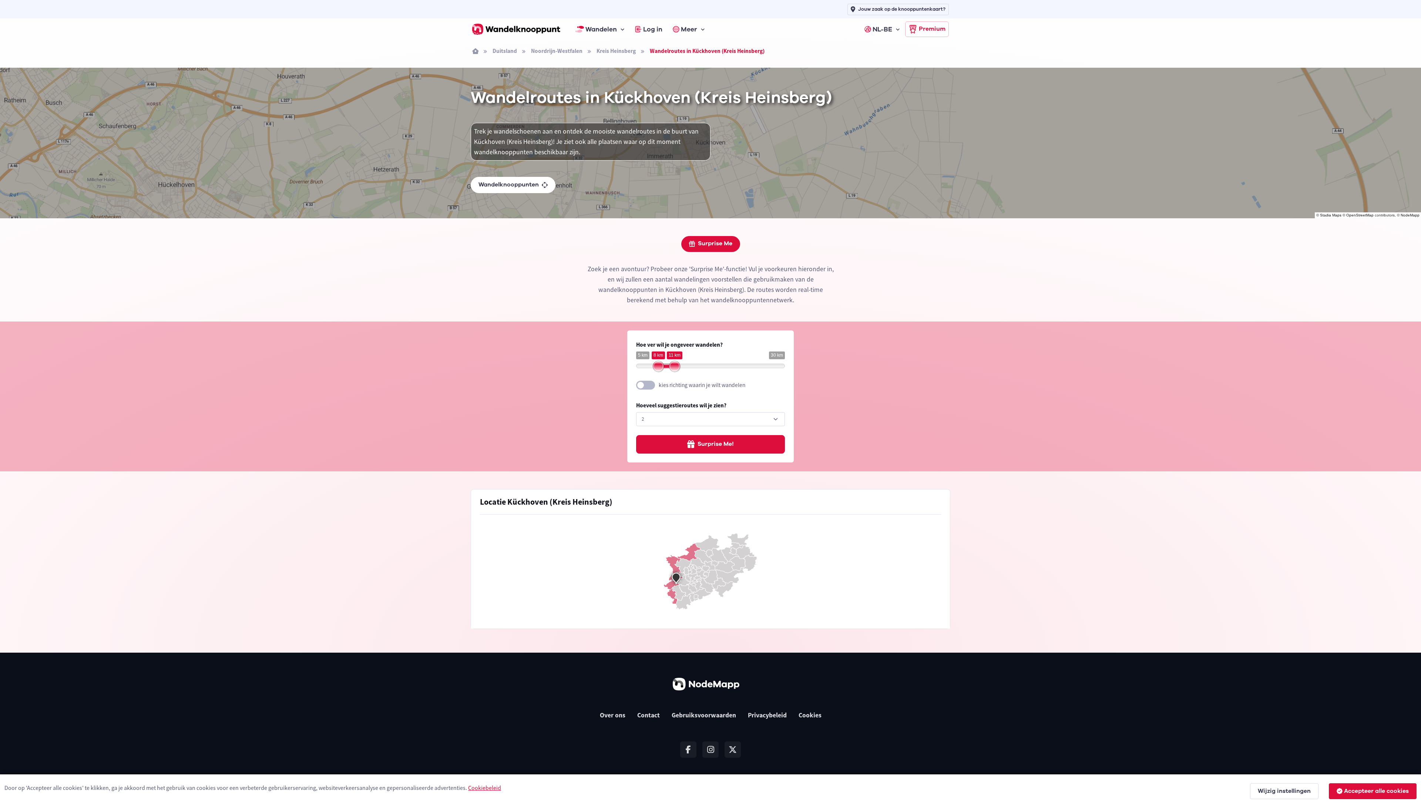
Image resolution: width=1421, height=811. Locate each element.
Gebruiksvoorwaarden (704, 715)
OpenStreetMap (1360, 215)
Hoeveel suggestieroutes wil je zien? (681, 405)
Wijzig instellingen (1284, 791)
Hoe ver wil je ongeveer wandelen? (679, 344)
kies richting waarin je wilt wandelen (702, 384)
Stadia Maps (1330, 215)
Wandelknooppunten (508, 185)
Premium (932, 29)
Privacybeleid (767, 715)
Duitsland (505, 50)
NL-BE (882, 29)
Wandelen (601, 29)
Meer (689, 29)
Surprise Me (715, 243)
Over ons (612, 715)
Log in (652, 29)
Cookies (810, 715)
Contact (648, 715)
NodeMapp (1410, 215)
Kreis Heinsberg (616, 50)
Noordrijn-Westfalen (556, 50)
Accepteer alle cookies (1376, 791)
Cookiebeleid (484, 787)
